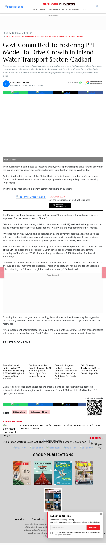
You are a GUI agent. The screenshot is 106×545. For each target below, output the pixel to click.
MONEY (43, 9)
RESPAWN (74, 9)
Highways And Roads (39, 412)
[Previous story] (2, 272)
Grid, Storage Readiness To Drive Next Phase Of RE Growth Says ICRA (90, 369)
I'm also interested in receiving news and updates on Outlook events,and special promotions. (77, 533)
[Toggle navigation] (97, 6)
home (5, 33)
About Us (20, 519)
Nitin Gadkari (19, 412)
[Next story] (104, 272)
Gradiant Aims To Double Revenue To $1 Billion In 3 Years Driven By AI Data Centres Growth (40, 370)
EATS (64, 9)
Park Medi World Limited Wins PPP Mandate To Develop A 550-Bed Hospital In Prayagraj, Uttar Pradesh (14, 372)
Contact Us (37, 519)
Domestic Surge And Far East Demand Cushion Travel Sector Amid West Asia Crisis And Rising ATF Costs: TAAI (66, 372)
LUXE (83, 9)
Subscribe (93, 528)
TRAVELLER (54, 9)
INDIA (34, 9)
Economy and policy (22, 33)
